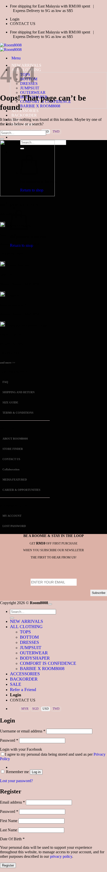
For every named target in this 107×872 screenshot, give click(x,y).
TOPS (25, 631)
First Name (9, 821)
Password (9, 740)
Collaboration (10, 469)
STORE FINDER (12, 448)
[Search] (11, 137)
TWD (56, 131)
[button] (14, 19)
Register (8, 865)
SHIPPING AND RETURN (18, 392)
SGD (35, 708)
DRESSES (29, 642)
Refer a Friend (23, 689)
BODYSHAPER (35, 658)
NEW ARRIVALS (26, 621)
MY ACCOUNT (11, 515)
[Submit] (2, 139)
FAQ (5, 381)
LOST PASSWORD (14, 525)
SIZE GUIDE (10, 402)
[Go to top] (50, 604)
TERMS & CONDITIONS (17, 412)
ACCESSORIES (25, 673)
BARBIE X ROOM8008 (40, 106)
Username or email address (22, 731)
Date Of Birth (12, 839)
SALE (15, 684)
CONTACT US (22, 23)
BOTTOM (29, 637)
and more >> (7, 362)
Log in (36, 772)
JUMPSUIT (30, 647)
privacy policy (61, 856)
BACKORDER (24, 115)
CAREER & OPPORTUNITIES (21, 489)
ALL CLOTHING (26, 626)
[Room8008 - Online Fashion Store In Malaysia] (11, 47)
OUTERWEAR (33, 92)
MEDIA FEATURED (14, 479)
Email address (12, 802)
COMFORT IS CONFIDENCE (48, 663)
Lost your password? (16, 781)
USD (46, 708)
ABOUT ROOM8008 (15, 438)
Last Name (9, 830)
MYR (24, 708)
